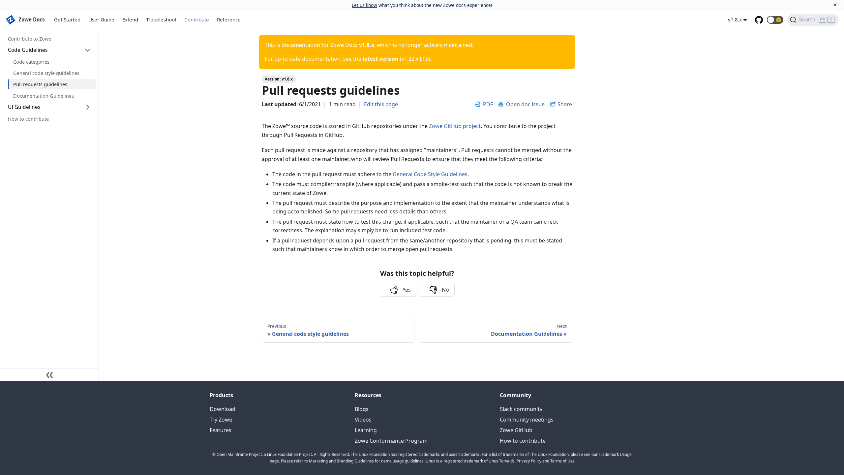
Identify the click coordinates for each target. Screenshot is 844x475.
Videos (363, 419)
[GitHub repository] (759, 20)
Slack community (521, 409)
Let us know (364, 5)
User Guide (101, 19)
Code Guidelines (27, 49)
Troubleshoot (161, 19)
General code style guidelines (46, 73)
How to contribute (28, 118)
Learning (366, 430)
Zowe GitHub (516, 430)
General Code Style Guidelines (430, 174)
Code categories (31, 61)
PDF (488, 104)
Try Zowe (221, 419)
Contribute (196, 19)
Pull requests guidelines (40, 84)
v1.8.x (735, 19)
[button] (775, 20)
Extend (130, 19)
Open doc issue (525, 104)
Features (220, 430)
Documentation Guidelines (43, 95)
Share (565, 104)
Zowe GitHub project (455, 126)
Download (222, 409)
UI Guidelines (24, 107)
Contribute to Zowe (29, 38)
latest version (381, 58)
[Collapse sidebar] (49, 374)
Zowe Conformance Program (391, 440)
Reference (229, 19)
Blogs (362, 409)
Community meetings (527, 419)
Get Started (67, 19)
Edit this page (381, 104)
